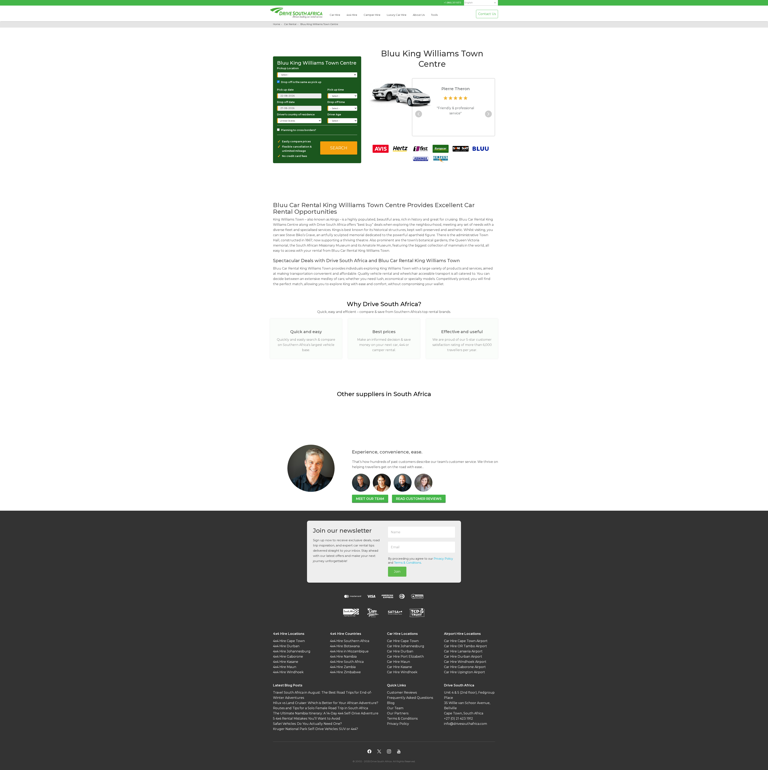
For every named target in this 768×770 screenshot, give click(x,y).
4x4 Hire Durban (286, 646)
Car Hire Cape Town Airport (466, 641)
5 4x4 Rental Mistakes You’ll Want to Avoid (306, 718)
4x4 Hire (352, 14)
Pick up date (285, 89)
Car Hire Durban (400, 651)
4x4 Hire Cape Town (289, 641)
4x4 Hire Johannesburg (291, 651)
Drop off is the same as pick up (301, 82)
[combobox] (317, 74)
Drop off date (286, 102)
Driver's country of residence (296, 114)
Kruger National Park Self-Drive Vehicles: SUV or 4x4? (315, 729)
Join (397, 571)
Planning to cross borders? (298, 130)
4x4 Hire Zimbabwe (345, 672)
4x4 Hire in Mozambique (349, 651)
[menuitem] (481, 2)
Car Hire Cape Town (403, 641)
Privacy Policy (443, 558)
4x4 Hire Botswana (345, 646)
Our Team (395, 708)
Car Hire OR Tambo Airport (465, 646)
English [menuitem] (469, 3)
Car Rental (290, 24)
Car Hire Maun (398, 662)
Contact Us (487, 14)
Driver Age (334, 114)
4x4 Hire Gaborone (288, 656)
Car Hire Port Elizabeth (405, 656)
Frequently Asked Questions (410, 698)
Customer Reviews (402, 692)
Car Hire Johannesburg (405, 646)
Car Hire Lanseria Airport (463, 651)
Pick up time (335, 89)
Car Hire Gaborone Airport (465, 667)
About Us (419, 14)
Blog (391, 703)
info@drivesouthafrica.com (465, 724)
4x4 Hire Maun (284, 667)
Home (276, 24)
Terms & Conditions (407, 562)
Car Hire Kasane (399, 667)
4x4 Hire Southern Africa (349, 641)
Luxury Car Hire (396, 14)
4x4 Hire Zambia (343, 667)
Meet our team (370, 499)
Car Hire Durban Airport (463, 656)
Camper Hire (372, 14)
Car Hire (335, 14)
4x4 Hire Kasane (285, 662)
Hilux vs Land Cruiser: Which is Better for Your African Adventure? (325, 703)
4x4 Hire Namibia (343, 656)
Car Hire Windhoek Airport (465, 662)
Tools (434, 14)
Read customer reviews (419, 499)
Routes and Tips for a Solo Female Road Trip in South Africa (320, 708)
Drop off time (336, 102)
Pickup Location (288, 68)
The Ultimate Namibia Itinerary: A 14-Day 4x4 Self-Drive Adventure (325, 713)
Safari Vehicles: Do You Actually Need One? (307, 724)
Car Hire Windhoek (402, 672)
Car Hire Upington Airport (464, 672)
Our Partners (397, 713)
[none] (481, 3)
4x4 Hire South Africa (347, 662)
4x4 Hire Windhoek (288, 672)
